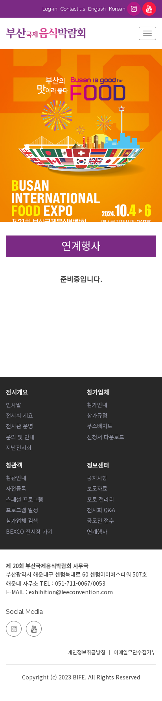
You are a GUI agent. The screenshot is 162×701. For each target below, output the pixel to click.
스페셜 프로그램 (24, 499)
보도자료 (97, 488)
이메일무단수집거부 (135, 652)
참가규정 (97, 415)
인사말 (13, 405)
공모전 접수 (100, 520)
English (97, 9)
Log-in (49, 9)
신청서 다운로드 (105, 437)
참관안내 (16, 478)
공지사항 (97, 478)
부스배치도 (99, 426)
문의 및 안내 (20, 437)
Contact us (73, 9)
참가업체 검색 (22, 520)
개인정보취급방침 (86, 652)
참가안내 (97, 405)
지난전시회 (18, 447)
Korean (117, 9)
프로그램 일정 (22, 510)
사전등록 (16, 488)
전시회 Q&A (101, 510)
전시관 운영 (19, 426)
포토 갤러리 (100, 499)
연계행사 (97, 531)
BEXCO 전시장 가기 (29, 531)
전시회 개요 (19, 415)
